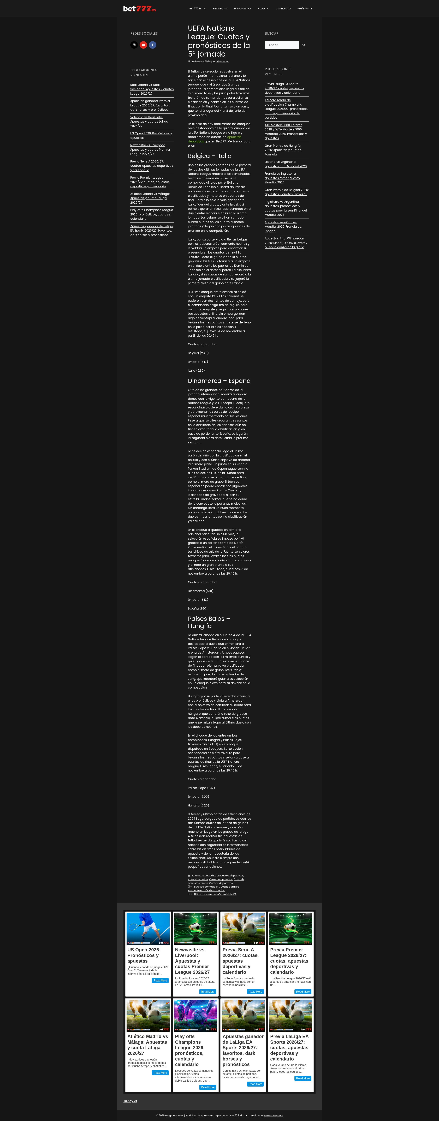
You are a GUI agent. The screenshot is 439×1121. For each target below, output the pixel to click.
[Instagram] (134, 45)
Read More (160, 980)
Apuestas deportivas (230, 875)
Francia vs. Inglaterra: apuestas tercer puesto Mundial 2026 (282, 178)
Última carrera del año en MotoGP (215, 894)
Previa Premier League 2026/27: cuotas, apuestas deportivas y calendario (150, 182)
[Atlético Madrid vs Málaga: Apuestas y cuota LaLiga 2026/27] (148, 1016)
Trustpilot (130, 1101)
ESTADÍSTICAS (242, 8)
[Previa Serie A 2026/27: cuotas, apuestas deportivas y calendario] (243, 929)
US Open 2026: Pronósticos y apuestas (144, 955)
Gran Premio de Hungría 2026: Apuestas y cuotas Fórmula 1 (283, 150)
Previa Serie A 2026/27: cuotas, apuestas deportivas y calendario (151, 165)
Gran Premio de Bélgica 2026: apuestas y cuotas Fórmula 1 (287, 192)
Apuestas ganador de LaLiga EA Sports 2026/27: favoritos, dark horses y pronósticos (151, 230)
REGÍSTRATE (305, 8)
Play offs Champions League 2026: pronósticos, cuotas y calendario (151, 214)
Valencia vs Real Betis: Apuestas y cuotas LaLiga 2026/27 (149, 121)
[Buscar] (304, 45)
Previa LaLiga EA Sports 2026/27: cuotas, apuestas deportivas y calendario (284, 88)
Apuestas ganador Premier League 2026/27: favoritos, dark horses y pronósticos (150, 105)
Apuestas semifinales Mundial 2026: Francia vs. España (283, 226)
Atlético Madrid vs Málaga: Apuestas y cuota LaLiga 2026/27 (150, 198)
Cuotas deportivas (221, 883)
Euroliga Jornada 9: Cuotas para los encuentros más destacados (213, 888)
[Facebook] (152, 45)
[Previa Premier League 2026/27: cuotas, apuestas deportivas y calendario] (290, 929)
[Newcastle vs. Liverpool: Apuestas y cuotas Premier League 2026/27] (195, 929)
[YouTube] (143, 45)
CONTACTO (283, 8)
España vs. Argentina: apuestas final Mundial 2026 (286, 164)
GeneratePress (273, 1115)
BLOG (261, 8)
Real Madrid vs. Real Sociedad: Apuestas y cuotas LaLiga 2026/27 (152, 89)
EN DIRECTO (220, 8)
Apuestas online (198, 879)
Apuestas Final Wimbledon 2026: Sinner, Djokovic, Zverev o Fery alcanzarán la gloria (286, 242)
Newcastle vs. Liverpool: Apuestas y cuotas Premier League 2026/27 (150, 149)
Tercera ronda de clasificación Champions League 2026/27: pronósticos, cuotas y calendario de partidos (286, 109)
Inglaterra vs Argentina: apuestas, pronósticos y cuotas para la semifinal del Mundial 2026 (286, 208)
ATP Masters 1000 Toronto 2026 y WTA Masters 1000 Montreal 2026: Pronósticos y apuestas (286, 131)
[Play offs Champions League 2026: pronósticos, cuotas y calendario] (195, 1016)
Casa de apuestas (221, 879)
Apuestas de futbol (204, 875)
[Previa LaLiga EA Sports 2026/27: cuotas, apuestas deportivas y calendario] (290, 1016)
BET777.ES (195, 8)
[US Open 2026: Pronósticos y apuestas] (148, 929)
